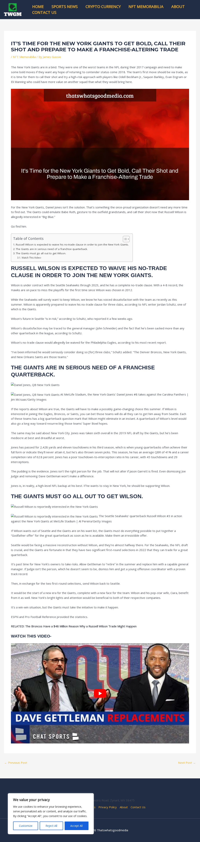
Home (38, 6)
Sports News (65, 6)
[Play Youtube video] (100, 693)
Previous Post (15, 763)
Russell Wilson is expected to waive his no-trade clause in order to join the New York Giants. (72, 244)
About (178, 6)
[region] (51, 813)
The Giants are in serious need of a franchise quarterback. (52, 249)
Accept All (76, 826)
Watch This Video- (31, 257)
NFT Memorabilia (146, 6)
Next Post (187, 763)
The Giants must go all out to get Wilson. (41, 253)
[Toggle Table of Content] (124, 239)
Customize (25, 826)
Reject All (51, 826)
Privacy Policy (107, 807)
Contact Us (44, 12)
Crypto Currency (103, 6)
